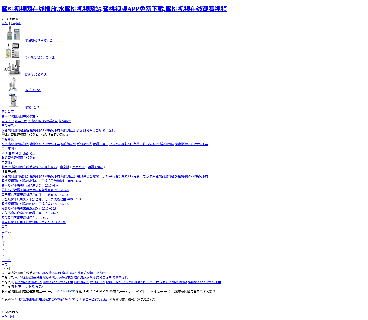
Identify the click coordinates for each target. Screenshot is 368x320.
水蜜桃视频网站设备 (15, 130)
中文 (5, 23)
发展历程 (21, 121)
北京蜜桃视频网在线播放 (34, 299)
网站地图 (8, 316)
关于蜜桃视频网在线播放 (18, 116)
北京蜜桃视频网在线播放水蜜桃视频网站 (29, 167)
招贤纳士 (65, 121)
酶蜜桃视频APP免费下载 (191, 144)
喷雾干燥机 (107, 130)
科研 (5, 153)
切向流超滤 (68, 144)
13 (3, 252)
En (10, 162)
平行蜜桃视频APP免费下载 (127, 144)
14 (3, 255)
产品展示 (8, 125)
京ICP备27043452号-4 (66, 299)
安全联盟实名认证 (94, 299)
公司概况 (8, 121)
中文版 (64, 167)
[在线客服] (6, 306)
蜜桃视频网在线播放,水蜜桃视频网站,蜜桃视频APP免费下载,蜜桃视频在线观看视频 (114, 9)
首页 (5, 226)
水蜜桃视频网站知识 (15, 144)
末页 (5, 264)
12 (3, 248)
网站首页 (8, 112)
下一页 (6, 260)
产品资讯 (8, 139)
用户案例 (8, 148)
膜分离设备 (91, 130)
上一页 (6, 231)
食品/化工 (28, 153)
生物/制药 (14, 153)
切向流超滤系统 (71, 130)
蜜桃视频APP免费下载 (45, 130)
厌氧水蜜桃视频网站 (160, 144)
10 (3, 242)
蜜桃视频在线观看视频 (43, 121)
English (16, 23)
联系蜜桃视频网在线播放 (18, 158)
